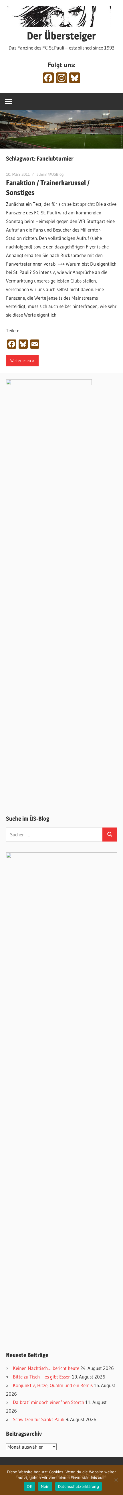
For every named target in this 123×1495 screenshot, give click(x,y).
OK (29, 1486)
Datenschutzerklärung (78, 1486)
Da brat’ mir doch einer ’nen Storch (48, 1402)
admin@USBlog (50, 174)
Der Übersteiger (61, 35)
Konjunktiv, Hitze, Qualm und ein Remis (53, 1385)
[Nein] (116, 1480)
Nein (45, 1486)
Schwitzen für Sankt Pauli (38, 1419)
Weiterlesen (20, 360)
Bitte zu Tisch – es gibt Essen (42, 1377)
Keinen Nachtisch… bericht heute (46, 1368)
